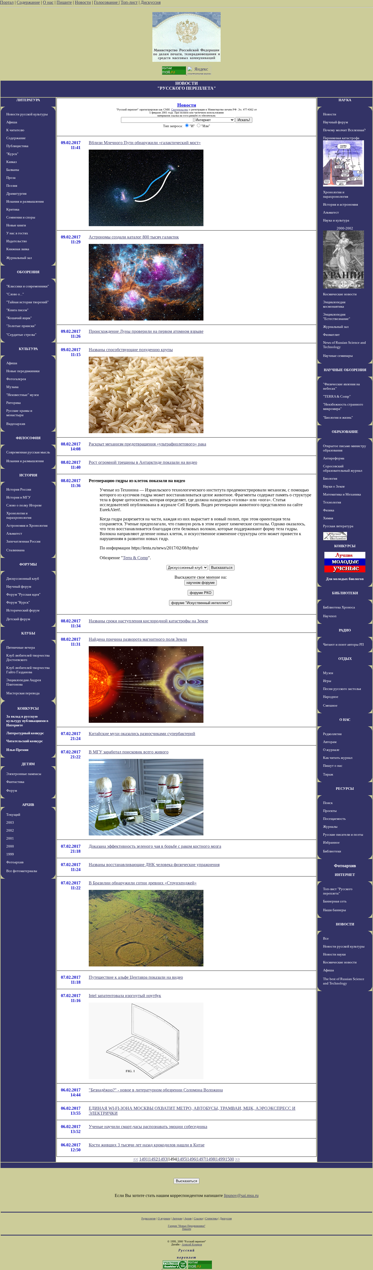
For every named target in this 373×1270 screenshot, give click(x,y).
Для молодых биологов (345, 579)
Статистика (211, 1218)
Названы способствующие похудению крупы (131, 349)
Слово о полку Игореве (24, 505)
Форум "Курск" (18, 602)
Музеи (328, 673)
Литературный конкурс (25, 733)
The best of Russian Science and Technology (343, 981)
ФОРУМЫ (28, 564)
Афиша (11, 122)
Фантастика (15, 782)
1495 (181, 1159)
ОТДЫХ (345, 659)
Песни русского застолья (342, 689)
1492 (153, 1159)
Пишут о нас (332, 766)
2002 (10, 830)
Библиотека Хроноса (339, 607)
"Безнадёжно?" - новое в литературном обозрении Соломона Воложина (156, 1090)
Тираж (328, 774)
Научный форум (18, 586)
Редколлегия (332, 734)
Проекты (330, 811)
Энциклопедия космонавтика (334, 304)
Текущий (13, 814)
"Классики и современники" (27, 286)
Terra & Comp (135, 557)
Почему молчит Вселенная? (344, 130)
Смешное (330, 705)
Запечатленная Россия (23, 541)
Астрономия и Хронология (27, 525)
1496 (191, 1159)
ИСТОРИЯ (28, 475)
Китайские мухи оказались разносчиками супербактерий (142, 733)
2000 (10, 846)
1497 (201, 1159)
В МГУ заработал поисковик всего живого (128, 752)
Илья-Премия (17, 750)
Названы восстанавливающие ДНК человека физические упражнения (154, 864)
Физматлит (331, 335)
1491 (143, 1159)
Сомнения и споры (20, 217)
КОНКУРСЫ (28, 708)
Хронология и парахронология (18, 515)
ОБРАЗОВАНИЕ (345, 432)
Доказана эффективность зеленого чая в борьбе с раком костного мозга (155, 846)
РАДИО (345, 630)
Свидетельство (179, 109)
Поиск (328, 803)
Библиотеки (332, 851)
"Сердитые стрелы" (21, 335)
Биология (330, 478)
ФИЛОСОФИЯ (28, 438)
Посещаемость (334, 819)
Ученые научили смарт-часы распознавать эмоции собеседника (148, 1126)
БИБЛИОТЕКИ (345, 593)
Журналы (330, 827)
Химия (328, 518)
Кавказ (11, 162)
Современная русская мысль (28, 452)
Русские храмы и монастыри (19, 413)
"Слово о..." (15, 294)
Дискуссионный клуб (22, 578)
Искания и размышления (25, 201)
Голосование (106, 2)
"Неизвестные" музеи (22, 395)
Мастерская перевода (23, 693)
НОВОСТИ (345, 924)
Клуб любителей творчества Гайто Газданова (28, 670)
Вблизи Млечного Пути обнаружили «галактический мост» (145, 142)
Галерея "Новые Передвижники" (186, 1225)
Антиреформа (333, 458)
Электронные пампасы (23, 774)
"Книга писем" (17, 310)
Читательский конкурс (24, 741)
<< (135, 1159)
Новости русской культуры (27, 114)
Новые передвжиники (23, 371)
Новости (83, 2)
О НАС (344, 720)
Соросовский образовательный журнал (342, 468)
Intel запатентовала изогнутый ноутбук (125, 995)
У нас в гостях (17, 233)
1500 (229, 1159)
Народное (330, 697)
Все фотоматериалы (21, 871)
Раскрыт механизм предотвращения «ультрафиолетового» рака (147, 444)
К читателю (15, 130)
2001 (10, 838)
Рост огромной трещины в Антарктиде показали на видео (143, 462)
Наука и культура (336, 220)
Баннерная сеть (335, 901)
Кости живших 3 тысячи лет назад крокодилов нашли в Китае (147, 1145)
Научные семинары (338, 356)
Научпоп (329, 616)
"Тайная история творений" (27, 302)
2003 (10, 822)
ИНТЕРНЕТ (345, 875)
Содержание (28, 2)
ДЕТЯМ (28, 764)
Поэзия (11, 185)
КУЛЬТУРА (28, 349)
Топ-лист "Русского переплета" (338, 891)
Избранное (331, 842)
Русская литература (338, 526)
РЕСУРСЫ (345, 789)
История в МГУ (18, 497)
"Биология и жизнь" (338, 417)
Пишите (64, 2)
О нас (48, 2)
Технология (332, 502)
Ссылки (198, 1218)
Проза (11, 178)
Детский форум (18, 619)
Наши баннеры (334, 910)
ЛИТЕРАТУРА (28, 100)
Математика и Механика (342, 494)
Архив (188, 1218)
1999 (10, 854)
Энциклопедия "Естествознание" (336, 316)
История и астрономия (340, 204)
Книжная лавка (17, 249)
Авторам (329, 742)
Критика (12, 209)
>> (237, 1159)
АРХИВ (28, 805)
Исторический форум (22, 610)
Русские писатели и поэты (343, 834)
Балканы (12, 170)
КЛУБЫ (28, 633)
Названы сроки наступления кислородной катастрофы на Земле (148, 621)
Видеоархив (15, 424)
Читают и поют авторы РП (343, 644)
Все (326, 938)
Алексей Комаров (192, 1244)
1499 (220, 1159)
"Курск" (12, 154)
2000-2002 (345, 228)
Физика (328, 510)
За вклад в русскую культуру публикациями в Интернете (27, 720)
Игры (327, 681)
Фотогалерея (16, 379)
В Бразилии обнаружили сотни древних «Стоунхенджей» (143, 883)
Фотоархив (14, 862)
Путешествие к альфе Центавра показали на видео (136, 977)
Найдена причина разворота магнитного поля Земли (138, 639)
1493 (162, 1159)
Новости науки (334, 954)
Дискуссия (151, 2)
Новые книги (16, 225)
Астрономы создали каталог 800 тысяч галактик (134, 237)
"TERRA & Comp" (337, 396)
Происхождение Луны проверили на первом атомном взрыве (146, 331)
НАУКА (345, 100)
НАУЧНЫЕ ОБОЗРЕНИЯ (345, 370)
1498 (210, 1159)
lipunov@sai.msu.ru (241, 1195)
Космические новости (340, 294)
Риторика (13, 403)
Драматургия (16, 193)
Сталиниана (15, 550)
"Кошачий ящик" (19, 318)
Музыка (12, 387)
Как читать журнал (337, 758)
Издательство (16, 241)
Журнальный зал (19, 258)
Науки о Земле (334, 486)
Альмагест (14, 533)
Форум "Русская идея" (23, 594)
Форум (11, 790)
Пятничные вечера (20, 647)
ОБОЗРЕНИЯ (28, 272)
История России (18, 489)
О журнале (331, 750)
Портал (7, 2)
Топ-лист (129, 2)
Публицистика (17, 146)
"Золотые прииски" (21, 326)
